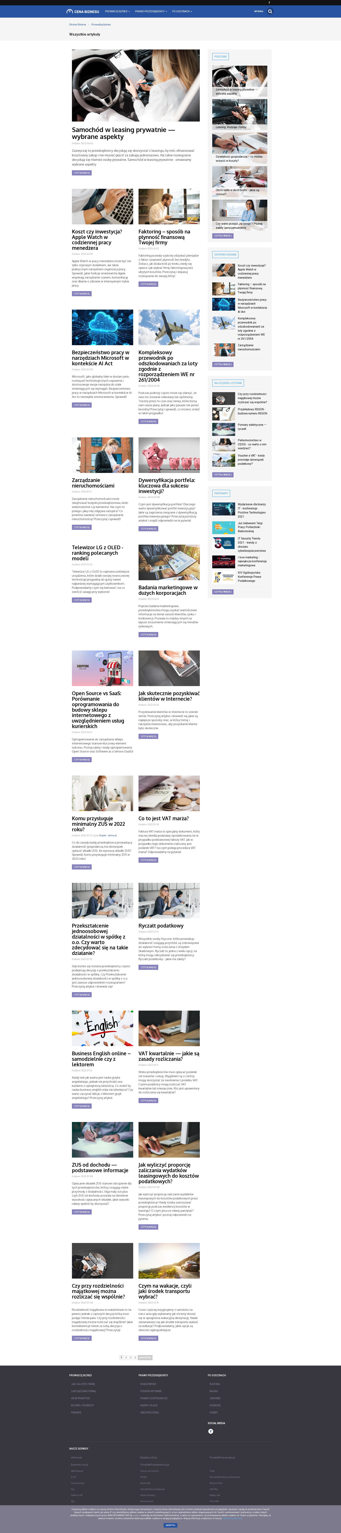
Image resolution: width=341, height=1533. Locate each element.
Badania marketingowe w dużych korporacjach (168, 590)
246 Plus (214, 1489)
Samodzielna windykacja (152, 1489)
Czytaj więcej (82, 173)
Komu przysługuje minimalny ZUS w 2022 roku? (98, 824)
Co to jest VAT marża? (164, 818)
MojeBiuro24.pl (148, 1457)
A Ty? (73, 1477)
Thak (212, 1471)
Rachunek (145, 1483)
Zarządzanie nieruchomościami (93, 483)
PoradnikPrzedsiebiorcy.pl (154, 1464)
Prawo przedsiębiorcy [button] (150, 11)
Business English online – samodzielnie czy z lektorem (101, 1059)
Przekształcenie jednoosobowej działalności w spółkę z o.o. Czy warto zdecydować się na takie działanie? (100, 939)
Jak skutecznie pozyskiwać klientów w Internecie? (169, 696)
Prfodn (143, 1477)
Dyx (73, 1489)
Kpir (73, 1501)
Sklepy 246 (215, 1495)
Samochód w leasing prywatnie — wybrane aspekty (123, 133)
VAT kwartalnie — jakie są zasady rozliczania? (169, 1056)
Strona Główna (77, 24)
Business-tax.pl (79, 1464)
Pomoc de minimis (149, 1471)
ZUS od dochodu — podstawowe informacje (100, 1167)
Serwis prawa (146, 1501)
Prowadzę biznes (101, 24)
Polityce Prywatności (232, 1518)
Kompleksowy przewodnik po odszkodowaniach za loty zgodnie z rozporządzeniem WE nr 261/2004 (168, 366)
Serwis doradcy (147, 1495)
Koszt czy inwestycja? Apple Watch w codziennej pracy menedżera (97, 239)
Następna (145, 1357)
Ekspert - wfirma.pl (108, 835)
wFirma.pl (76, 1457)
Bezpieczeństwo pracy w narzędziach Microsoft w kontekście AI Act (100, 358)
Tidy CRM (214, 1501)
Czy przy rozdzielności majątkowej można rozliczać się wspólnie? (98, 1291)
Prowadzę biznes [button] (116, 11)
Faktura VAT (77, 1495)
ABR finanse (77, 1471)
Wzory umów (216, 1483)
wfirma (258, 11)
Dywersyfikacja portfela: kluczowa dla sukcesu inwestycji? (167, 485)
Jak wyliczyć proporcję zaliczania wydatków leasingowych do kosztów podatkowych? (169, 1172)
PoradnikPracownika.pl (222, 1457)
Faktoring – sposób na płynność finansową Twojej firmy (164, 237)
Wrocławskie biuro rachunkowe (225, 1477)
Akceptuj (170, 1525)
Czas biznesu (78, 1483)
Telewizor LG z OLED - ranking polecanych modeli (97, 553)
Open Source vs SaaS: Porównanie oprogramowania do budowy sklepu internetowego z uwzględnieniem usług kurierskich (98, 709)
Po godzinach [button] (181, 11)
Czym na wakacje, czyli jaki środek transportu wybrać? (165, 1291)
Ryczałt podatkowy (161, 925)
